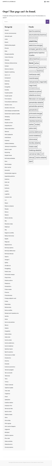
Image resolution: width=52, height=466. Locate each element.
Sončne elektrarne (9, 343)
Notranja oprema (9, 247)
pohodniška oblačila (36, 102)
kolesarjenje (33, 67)
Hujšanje (7, 140)
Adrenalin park (8, 36)
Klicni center (8, 167)
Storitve (7, 361)
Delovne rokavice (9, 69)
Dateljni (7, 66)
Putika (6, 301)
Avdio (6, 39)
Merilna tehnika (9, 218)
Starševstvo (8, 358)
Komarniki (7, 170)
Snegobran (7, 331)
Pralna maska (8, 289)
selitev (31, 124)
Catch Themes (40, 462)
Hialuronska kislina (9, 128)
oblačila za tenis (34, 95)
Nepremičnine (8, 244)
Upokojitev (7, 399)
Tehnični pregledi (9, 369)
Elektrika (7, 84)
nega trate (32, 85)
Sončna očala (8, 340)
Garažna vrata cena (10, 107)
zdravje (31, 157)
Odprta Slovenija (9, 1)
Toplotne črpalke (9, 387)
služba (37, 124)
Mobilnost (7, 227)
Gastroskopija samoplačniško (12, 110)
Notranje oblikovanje (10, 250)
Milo (6, 221)
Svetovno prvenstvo (10, 367)
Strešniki (7, 364)
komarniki (42, 67)
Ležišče (7, 191)
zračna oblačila (41, 157)
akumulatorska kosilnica (37, 35)
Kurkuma (7, 188)
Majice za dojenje (9, 206)
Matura (6, 212)
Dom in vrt (7, 75)
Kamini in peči (8, 149)
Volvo (6, 417)
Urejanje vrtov (8, 405)
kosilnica (40, 71)
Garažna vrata (8, 104)
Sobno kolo (7, 337)
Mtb (6, 229)
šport (31, 161)
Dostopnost (8, 78)
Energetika (7, 87)
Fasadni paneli (8, 95)
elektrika (33, 41)
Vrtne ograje (8, 423)
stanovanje (33, 139)
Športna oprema (9, 352)
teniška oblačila (34, 143)
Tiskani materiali (9, 384)
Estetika (7, 90)
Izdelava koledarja (9, 143)
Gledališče (7, 119)
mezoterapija (33, 78)
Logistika (7, 194)
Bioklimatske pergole (10, 45)
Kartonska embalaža (10, 158)
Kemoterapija (8, 164)
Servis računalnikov (10, 322)
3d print (7, 30)
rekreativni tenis (35, 117)
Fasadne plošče (9, 92)
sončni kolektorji (35, 135)
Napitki (6, 238)
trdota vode (33, 147)
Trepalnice (7, 393)
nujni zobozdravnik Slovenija (34, 88)
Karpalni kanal (8, 155)
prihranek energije (35, 113)
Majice (6, 203)
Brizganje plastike (9, 54)
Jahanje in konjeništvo (10, 146)
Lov (6, 200)
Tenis (6, 378)
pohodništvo (33, 110)
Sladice (6, 328)
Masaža (6, 209)
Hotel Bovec (8, 137)
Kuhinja (7, 185)
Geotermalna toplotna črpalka (12, 113)
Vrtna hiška (7, 420)
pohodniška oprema (36, 106)
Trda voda (7, 390)
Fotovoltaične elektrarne (11, 101)
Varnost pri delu (9, 408)
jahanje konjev (43, 59)
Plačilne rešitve (9, 280)
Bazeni (6, 42)
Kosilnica (7, 179)
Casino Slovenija (9, 57)
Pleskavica (7, 283)
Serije (6, 319)
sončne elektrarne (35, 132)
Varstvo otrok (8, 411)
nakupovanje (33, 82)
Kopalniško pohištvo (10, 176)
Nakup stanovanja (9, 235)
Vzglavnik (7, 429)
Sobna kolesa (8, 334)
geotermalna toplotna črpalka (36, 54)
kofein (37, 63)
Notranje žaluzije (9, 253)
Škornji (6, 325)
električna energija (35, 45)
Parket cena (8, 271)
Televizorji (7, 375)
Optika (6, 262)
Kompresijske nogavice (10, 173)
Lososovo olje (8, 197)
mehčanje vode (34, 74)
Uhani (6, 396)
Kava (6, 161)
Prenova (7, 292)
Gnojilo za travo (9, 122)
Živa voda (7, 438)
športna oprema (34, 31)
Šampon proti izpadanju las (12, 313)
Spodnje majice (9, 349)
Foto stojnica (8, 98)
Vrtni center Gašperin (10, 426)
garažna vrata (41, 49)
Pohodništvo (8, 286)
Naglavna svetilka (9, 232)
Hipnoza (7, 131)
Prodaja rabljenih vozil (10, 298)
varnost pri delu (34, 154)
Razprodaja (7, 304)
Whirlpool (7, 432)
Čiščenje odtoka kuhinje (11, 63)
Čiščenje (7, 60)
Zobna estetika (8, 441)
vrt (43, 154)
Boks (6, 51)
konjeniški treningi (32, 71)
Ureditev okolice (9, 402)
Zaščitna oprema (9, 435)
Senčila (6, 316)
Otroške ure (8, 265)
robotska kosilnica (35, 121)
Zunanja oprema (9, 447)
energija (32, 49)
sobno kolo (32, 128)
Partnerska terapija (9, 274)
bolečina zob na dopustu (33, 37)
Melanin (7, 215)
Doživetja (7, 81)
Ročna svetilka (8, 310)
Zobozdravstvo (8, 444)
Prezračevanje (8, 295)
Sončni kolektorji (9, 346)
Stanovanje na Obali (10, 355)
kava (31, 63)
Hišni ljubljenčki (9, 134)
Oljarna (6, 256)
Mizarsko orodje (9, 224)
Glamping (7, 116)
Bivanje (7, 48)
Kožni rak (7, 182)
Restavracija (8, 307)
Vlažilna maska (8, 414)
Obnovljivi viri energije (36, 99)
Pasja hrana (8, 277)
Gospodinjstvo (8, 125)
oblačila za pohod (35, 91)
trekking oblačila (35, 150)
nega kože (43, 82)
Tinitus (6, 381)
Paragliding (8, 268)
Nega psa (7, 241)
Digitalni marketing (9, 72)
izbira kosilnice (34, 59)
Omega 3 (7, 259)
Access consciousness (10, 33)
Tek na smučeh (8, 372)
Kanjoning (7, 152)
